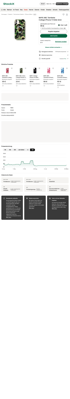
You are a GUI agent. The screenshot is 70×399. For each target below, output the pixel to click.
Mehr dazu (13, 217)
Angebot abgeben (53, 31)
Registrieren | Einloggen (62, 4)
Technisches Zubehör (19, 14)
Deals (26, 10)
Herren (31, 10)
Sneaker (48, 10)
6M (15, 150)
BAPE (35, 14)
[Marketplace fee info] (64, 28)
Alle (4, 10)
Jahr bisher (21, 150)
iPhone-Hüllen (28, 14)
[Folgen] (11, 68)
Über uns (49, 4)
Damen (37, 10)
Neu (21, 10)
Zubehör (10, 14)
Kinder (43, 10)
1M (5, 150)
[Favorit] (63, 14)
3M (10, 150)
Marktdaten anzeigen (61, 41)
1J (27, 150)
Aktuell (43, 4)
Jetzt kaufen (54, 36)
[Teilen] (67, 14)
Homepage (4, 14)
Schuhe (55, 10)
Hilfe (53, 4)
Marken (9, 10)
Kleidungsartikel (64, 10)
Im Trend (16, 10)
